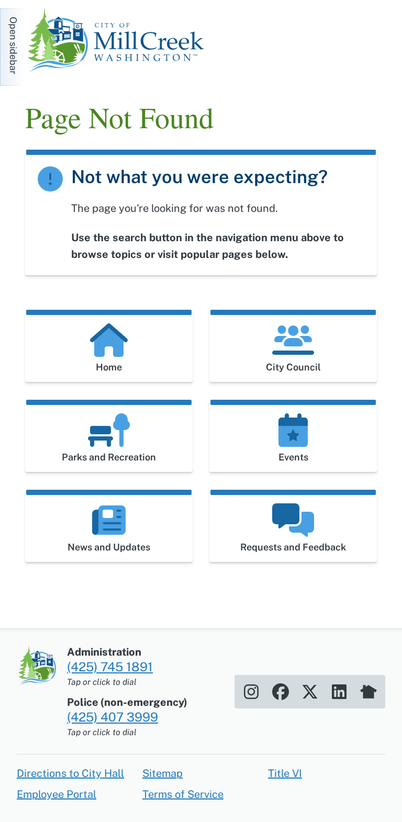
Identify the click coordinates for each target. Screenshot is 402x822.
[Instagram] (251, 691)
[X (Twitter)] (309, 691)
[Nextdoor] (368, 691)
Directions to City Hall (70, 773)
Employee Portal (56, 794)
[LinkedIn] (339, 691)
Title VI (285, 773)
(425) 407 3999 (112, 717)
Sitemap (162, 773)
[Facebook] (280, 691)
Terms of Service (183, 794)
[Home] (119, 41)
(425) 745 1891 (110, 666)
